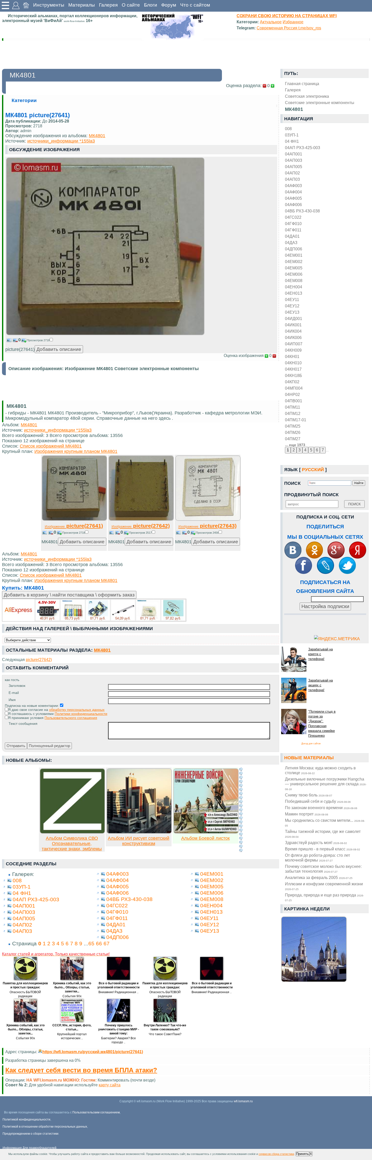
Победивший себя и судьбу (318, 801)
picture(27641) (74, 526)
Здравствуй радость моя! (316, 842)
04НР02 (292, 394)
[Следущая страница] (241, 809)
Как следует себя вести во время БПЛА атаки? (81, 1070)
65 (91, 943)
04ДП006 (293, 249)
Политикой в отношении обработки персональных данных (45, 1126)
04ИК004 (293, 331)
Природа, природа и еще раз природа (324, 897)
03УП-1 (292, 135)
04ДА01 (292, 236)
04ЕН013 (293, 293)
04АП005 (293, 166)
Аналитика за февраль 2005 (319, 877)
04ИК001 (293, 325)
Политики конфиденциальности (81, 714)
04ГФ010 (293, 223)
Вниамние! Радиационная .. (118, 992)
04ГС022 (293, 217)
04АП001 (293, 154)
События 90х (72, 996)
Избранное (293, 21)
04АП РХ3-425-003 (302, 147)
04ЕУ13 (292, 312)
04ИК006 (293, 337)
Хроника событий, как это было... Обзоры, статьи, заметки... (72, 987)
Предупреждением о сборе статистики (30, 1133)
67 (107, 943)
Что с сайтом (195, 5)
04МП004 (294, 388)
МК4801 (97, 135)
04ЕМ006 (293, 274)
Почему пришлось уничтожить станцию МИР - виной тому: (118, 1029)
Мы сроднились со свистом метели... (325, 822)
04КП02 (292, 381)
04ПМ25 (292, 426)
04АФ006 (293, 204)
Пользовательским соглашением (96, 1112)
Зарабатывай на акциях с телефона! (320, 685)
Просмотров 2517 (140, 532)
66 (99, 943)
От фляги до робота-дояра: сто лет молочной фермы (317, 857)
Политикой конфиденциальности (26, 1119)
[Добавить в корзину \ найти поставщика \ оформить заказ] (94, 610)
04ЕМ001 (293, 255)
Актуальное (271, 21)
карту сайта (109, 1085)
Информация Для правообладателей (29, 1148)
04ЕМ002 (293, 261)
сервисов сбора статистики (276, 1153)
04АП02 (292, 173)
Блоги (150, 5)
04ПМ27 (292, 438)
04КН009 (293, 350)
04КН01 (292, 356)
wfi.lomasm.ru (243, 1101)
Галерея (108, 5)
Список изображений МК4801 (51, 446)
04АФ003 (293, 185)
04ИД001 (293, 318)
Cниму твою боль (308, 795)
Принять (302, 1154)
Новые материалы (309, 757)
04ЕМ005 (293, 268)
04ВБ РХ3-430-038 (302, 211)
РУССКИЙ (313, 469)
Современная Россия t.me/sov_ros (289, 28)
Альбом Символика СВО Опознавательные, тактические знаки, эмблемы (72, 843)
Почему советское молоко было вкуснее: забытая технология (323, 868)
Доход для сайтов (311, 743)
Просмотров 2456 (207, 532)
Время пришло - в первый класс (322, 849)
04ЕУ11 (292, 299)
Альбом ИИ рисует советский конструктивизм (138, 841)
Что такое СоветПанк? (165, 1034)
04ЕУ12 (292, 306)
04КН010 (293, 363)
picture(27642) (141, 526)
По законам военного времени (321, 807)
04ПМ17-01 (295, 419)
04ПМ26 (292, 432)
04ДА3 (291, 242)
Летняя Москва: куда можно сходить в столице (320, 770)
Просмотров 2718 (38, 340)
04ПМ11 (292, 407)
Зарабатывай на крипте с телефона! (320, 654)
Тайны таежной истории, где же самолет (323, 833)
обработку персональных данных (77, 710)
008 (288, 128)
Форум (168, 5)
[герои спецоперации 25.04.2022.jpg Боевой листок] (206, 832)
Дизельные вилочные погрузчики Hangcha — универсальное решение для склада (325, 784)
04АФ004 (293, 192)
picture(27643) (207, 526)
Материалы (81, 5)
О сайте (131, 5)
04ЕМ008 (293, 280)
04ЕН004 (293, 287)
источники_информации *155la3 (61, 141)
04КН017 (293, 369)
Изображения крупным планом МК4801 (75, 451)
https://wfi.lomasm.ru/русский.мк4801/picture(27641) (92, 1051)
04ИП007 (293, 344)
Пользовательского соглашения (71, 718)
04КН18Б (293, 375)
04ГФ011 (293, 230)
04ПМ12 (292, 413)
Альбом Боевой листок (205, 838)
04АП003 (293, 160)
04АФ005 (293, 198)
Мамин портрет (306, 814)
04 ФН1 (292, 141)
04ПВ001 (293, 400)
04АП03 (292, 179)
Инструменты (48, 5)
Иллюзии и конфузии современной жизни (324, 886)
